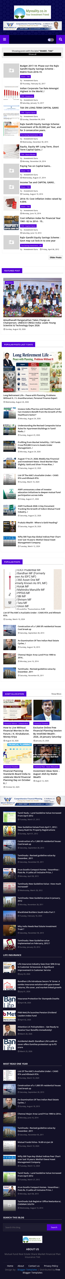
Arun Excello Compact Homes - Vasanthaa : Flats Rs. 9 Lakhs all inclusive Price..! (38, 871)
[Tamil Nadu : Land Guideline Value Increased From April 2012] (9, 816)
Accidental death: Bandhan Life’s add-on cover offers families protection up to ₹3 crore (37, 1044)
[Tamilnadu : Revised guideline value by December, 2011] (9, 672)
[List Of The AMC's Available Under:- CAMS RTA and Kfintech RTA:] (9, 479)
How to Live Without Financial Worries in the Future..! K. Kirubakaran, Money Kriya (16, 732)
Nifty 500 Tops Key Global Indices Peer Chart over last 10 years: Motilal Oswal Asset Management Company (39, 539)
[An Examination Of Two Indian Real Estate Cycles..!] (9, 644)
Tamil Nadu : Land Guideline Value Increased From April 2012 (39, 814)
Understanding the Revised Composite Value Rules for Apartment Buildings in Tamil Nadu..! (39, 428)
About (21, 1265)
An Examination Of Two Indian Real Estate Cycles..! (38, 642)
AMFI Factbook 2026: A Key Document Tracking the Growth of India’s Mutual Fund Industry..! (39, 509)
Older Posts (55, 257)
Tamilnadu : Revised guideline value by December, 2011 (37, 670)
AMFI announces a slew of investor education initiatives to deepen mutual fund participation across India (39, 492)
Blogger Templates (27, 1269)
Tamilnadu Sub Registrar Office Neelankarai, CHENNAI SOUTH (39, 1203)
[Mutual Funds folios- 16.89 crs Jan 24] (9, 1146)
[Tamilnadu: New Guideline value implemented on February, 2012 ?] (9, 944)
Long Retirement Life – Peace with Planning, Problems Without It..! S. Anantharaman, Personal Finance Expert (30, 397)
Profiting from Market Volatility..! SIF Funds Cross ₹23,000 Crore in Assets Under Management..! (39, 445)
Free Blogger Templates (41, 1271)
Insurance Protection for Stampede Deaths (38, 998)
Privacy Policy (51, 1265)
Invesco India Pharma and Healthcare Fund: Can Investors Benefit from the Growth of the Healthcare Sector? (40, 412)
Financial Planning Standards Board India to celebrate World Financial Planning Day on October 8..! (17, 777)
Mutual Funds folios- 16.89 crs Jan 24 (35, 1142)
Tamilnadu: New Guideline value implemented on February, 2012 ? (34, 942)
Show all (32, 54)
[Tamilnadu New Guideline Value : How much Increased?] (9, 887)
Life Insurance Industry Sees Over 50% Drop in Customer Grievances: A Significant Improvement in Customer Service (39, 967)
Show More (56, 694)
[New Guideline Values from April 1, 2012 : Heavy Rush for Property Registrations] (9, 831)
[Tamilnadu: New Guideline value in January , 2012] (9, 902)
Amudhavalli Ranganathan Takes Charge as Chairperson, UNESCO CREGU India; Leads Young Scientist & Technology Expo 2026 (29, 323)
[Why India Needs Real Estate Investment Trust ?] (9, 930)
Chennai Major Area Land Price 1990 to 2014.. (37, 656)
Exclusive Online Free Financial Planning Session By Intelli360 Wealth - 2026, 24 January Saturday (47, 732)
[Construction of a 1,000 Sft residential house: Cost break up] (9, 630)
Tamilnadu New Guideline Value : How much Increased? (39, 885)
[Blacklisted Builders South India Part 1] (9, 916)
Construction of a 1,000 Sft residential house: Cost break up (39, 628)
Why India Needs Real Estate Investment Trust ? (37, 928)
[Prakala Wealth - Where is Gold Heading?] (9, 526)
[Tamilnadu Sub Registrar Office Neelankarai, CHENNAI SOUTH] (9, 1205)
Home (10, 1265)
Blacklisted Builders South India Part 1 (36, 912)
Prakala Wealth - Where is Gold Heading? (38, 522)
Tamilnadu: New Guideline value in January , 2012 (39, 899)
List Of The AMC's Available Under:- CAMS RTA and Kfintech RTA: (38, 477)
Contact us (34, 1265)
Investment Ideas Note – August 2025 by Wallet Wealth (46, 774)
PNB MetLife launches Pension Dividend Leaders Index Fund (37, 1014)
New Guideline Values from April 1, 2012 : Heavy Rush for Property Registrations (38, 828)
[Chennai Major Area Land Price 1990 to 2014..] (9, 658)
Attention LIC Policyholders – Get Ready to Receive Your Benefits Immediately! (38, 1028)
